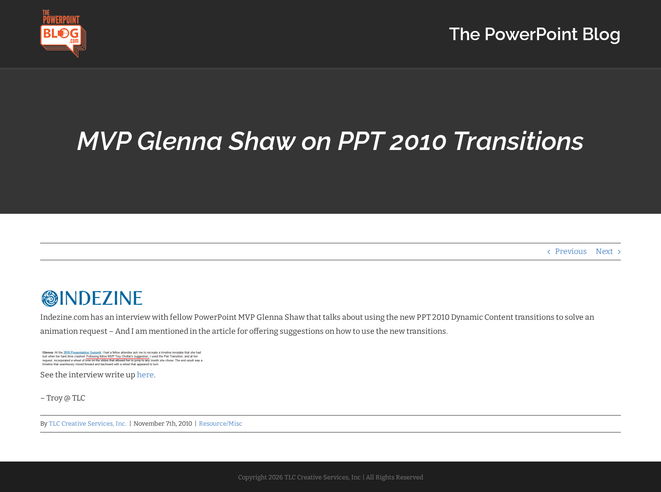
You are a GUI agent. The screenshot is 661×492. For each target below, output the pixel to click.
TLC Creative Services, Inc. (88, 423)
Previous (571, 251)
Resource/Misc (220, 423)
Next (604, 251)
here (145, 374)
